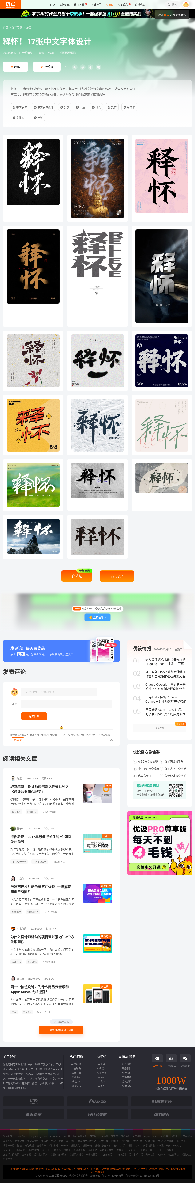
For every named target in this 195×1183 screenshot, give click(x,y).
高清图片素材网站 (87, 1140)
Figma (147, 1136)
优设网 (57, 1150)
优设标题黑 (32, 1140)
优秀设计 (120, 1150)
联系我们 (126, 1068)
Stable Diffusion (52, 1136)
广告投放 (126, 1064)
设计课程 (76, 1077)
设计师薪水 (33, 1150)
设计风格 (186, 1154)
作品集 (44, 1140)
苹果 (60, 1140)
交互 (14, 1012)
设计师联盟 (79, 1150)
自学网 (158, 1150)
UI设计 (107, 836)
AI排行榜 (101, 1072)
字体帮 (51, 52)
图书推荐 (16, 811)
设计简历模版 (76, 1154)
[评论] (66, 704)
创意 (66, 107)
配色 (19, 1145)
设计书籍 (87, 1145)
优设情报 (142, 648)
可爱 (98, 107)
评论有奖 (27, 52)
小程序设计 (182, 1140)
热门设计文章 (80, 1136)
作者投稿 (126, 1072)
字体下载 (149, 1140)
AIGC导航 (22, 1136)
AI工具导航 (173, 1154)
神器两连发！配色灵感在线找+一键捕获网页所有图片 (40, 889)
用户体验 (187, 1136)
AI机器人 (101, 1068)
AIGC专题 (76, 1064)
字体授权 (126, 1085)
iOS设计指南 (163, 1145)
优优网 (67, 1150)
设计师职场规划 (58, 1154)
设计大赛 (7, 1140)
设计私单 (20, 1150)
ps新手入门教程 (11, 1154)
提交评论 (34, 716)
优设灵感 (17, 27)
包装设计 (175, 1136)
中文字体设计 (45, 107)
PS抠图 (115, 1140)
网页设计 (94, 1136)
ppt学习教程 (148, 1145)
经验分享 (32, 811)
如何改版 (29, 1145)
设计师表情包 (148, 1154)
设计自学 (46, 1150)
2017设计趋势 (19, 861)
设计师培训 (133, 1145)
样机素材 (53, 1145)
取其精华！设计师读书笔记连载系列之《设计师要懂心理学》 (39, 789)
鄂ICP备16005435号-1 (114, 1175)
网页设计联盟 (106, 1150)
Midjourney (35, 1136)
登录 (166, 15)
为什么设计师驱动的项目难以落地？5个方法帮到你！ (42, 939)
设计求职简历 (41, 1154)
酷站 (53, 1140)
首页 (6, 27)
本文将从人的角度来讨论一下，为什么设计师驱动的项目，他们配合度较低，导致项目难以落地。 (42, 951)
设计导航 (76, 1072)
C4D (155, 1136)
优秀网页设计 (39, 861)
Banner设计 (109, 1154)
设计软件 (41, 1145)
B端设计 (137, 1136)
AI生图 (101, 1085)
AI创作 (161, 1154)
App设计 (122, 1154)
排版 (40, 117)
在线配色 (16, 911)
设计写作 (32, 961)
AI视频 (101, 1081)
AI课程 (101, 1077)
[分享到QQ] (90, 67)
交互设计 (106, 986)
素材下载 (103, 1140)
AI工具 (101, 1064)
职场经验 (106, 936)
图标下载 (26, 1154)
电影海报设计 (93, 1154)
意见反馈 (126, 1081)
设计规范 (70, 1140)
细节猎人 (76, 1085)
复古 (113, 107)
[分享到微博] (83, 67)
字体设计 (21, 117)
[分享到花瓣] (98, 67)
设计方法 (7, 1159)
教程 (108, 786)
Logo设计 (8, 1150)
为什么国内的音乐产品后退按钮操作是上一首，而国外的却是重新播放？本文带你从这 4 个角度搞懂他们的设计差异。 (42, 1004)
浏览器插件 (33, 911)
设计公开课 (119, 1145)
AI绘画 (66, 1136)
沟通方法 (16, 961)
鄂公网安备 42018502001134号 (142, 1175)
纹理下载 (137, 1140)
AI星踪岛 (76, 1068)
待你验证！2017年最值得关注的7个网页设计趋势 (40, 839)
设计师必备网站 (103, 1145)
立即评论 (18, 739)
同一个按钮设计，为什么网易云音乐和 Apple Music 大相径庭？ (39, 989)
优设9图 (76, 1081)
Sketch (64, 1145)
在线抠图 (169, 1150)
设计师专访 (8, 1145)
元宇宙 (114, 1136)
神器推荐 (106, 886)
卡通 (82, 107)
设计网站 (92, 1150)
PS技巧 (177, 1145)
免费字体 (19, 1140)
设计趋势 (133, 1154)
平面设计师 (146, 1150)
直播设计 (125, 1136)
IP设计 (104, 1136)
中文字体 (21, 107)
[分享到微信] (75, 67)
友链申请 (126, 1077)
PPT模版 (125, 1140)
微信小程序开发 (165, 1140)
